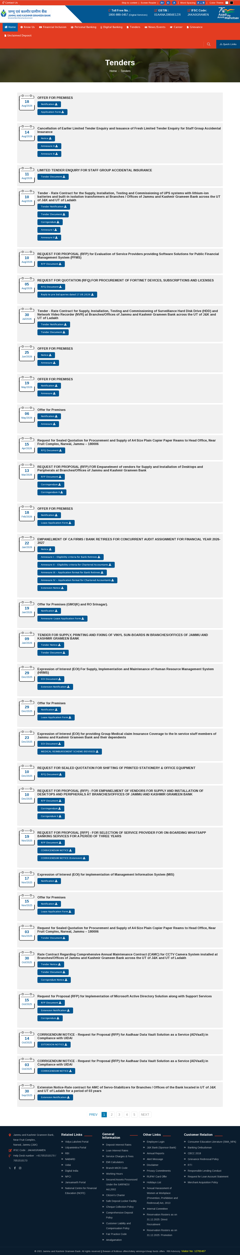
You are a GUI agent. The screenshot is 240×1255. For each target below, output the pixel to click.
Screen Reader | (149, 2)
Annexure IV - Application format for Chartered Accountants (76, 580)
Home (12, 27)
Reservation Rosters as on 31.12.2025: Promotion (162, 1233)
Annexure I (47, 230)
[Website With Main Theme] (226, 2)
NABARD (70, 1159)
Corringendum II (50, 492)
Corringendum (49, 484)
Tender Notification (52, 206)
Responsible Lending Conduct (204, 1170)
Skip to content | (130, 2)
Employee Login (155, 1141)
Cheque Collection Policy (120, 1206)
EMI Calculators (115, 1162)
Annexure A (48, 146)
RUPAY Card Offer (157, 1176)
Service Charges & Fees (120, 1156)
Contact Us (11, 2)
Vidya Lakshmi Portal (76, 1141)
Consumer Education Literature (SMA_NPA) (212, 1141)
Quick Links (229, 44)
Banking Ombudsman (200, 1147)
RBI (67, 1153)
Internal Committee (157, 1208)
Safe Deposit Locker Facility (121, 1201)
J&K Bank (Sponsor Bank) (161, 1147)
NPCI (68, 1176)
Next (145, 1114)
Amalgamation (114, 1239)
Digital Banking (112, 27)
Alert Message (155, 1159)
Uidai (68, 1165)
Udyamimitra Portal (75, 1147)
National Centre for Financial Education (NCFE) (81, 1190)
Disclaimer (152, 1165)
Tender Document (52, 177)
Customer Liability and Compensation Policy (118, 1226)
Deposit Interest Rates (118, 1144)
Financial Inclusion (54, 27)
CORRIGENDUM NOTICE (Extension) (62, 858)
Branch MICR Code (117, 1168)
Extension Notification (54, 687)
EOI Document (49, 679)
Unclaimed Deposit (19, 35)
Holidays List (154, 1182)
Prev (93, 1114)
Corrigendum (49, 222)
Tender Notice (49, 645)
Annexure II (48, 237)
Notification (48, 104)
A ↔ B (201, 2)
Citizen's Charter (115, 1195)
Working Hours (114, 1173)
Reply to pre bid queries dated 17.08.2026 (66, 294)
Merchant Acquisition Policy (203, 1182)
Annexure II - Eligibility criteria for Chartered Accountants (75, 565)
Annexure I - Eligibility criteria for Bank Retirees (69, 557)
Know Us (29, 27)
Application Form (51, 112)
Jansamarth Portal (75, 1182)
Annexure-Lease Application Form (61, 618)
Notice (45, 138)
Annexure (47, 363)
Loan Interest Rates (117, 1150)
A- (168, 2)
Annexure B (48, 154)
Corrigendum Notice (53, 980)
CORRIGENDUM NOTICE (55, 850)
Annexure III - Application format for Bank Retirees (71, 572)
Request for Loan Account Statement (208, 1176)
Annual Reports (155, 1153)
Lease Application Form (55, 523)
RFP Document (50, 264)
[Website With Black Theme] (231, 2)
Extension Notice (51, 588)
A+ (162, 2)
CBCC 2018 (194, 1153)
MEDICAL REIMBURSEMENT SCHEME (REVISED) (68, 751)
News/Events (157, 27)
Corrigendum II (50, 816)
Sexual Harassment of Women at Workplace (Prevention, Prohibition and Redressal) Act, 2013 (162, 1195)
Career (178, 27)
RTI (190, 1165)
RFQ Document (50, 287)
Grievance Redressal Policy (203, 1159)
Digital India (71, 1170)
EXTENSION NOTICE (53, 1044)
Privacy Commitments (159, 1170)
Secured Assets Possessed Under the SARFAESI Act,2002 (121, 1184)
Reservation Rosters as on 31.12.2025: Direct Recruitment (162, 1219)
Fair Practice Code (116, 1234)
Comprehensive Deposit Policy (119, 1215)
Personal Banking (85, 27)
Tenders (134, 27)
